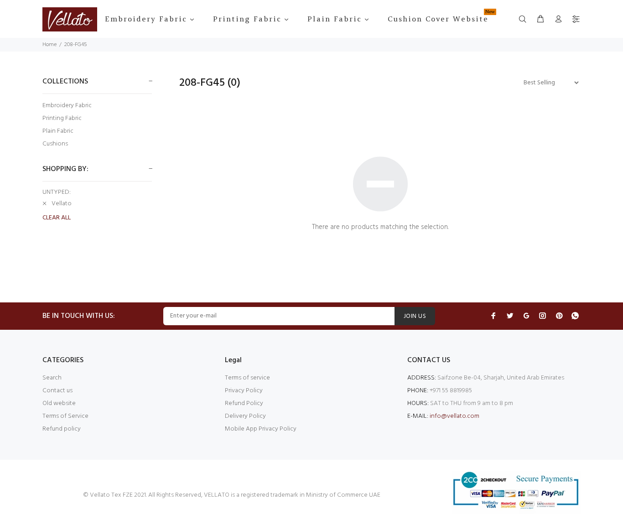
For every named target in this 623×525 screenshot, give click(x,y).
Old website (59, 403)
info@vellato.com (454, 416)
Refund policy (61, 429)
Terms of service (247, 378)
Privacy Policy (244, 390)
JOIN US (415, 316)
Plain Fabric (57, 131)
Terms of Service (65, 416)
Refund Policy (244, 403)
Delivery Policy (245, 416)
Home (49, 44)
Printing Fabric (62, 118)
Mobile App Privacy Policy (260, 429)
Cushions (55, 143)
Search (52, 378)
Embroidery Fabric (67, 105)
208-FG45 (75, 44)
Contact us (57, 390)
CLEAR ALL (56, 218)
